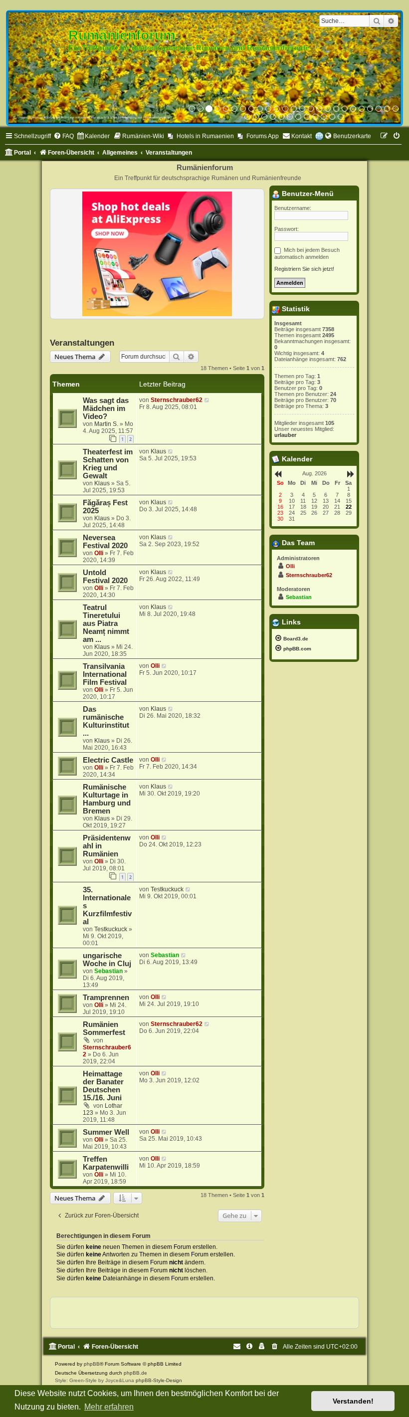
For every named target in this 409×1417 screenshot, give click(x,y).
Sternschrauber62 (177, 399)
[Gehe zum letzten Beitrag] (207, 399)
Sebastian (108, 970)
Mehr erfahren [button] (109, 1407)
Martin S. (106, 422)
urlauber (285, 434)
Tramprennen (106, 997)
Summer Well (106, 1131)
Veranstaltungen (82, 341)
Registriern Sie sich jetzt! (304, 268)
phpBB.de (135, 1372)
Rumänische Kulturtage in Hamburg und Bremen (107, 798)
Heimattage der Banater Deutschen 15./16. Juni (103, 1085)
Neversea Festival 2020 (105, 541)
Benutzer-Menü (307, 193)
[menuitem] (63, 135)
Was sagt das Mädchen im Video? (106, 407)
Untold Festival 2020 (105, 576)
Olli (98, 552)
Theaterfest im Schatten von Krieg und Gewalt (108, 463)
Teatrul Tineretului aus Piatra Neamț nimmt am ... (106, 623)
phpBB (92, 1363)
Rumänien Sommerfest (104, 1027)
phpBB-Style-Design (159, 1379)
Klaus (102, 482)
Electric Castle (108, 760)
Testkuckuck (110, 928)
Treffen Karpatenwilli (106, 1162)
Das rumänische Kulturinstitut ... (106, 721)
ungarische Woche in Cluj (107, 959)
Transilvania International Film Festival (105, 674)
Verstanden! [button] (353, 1401)
